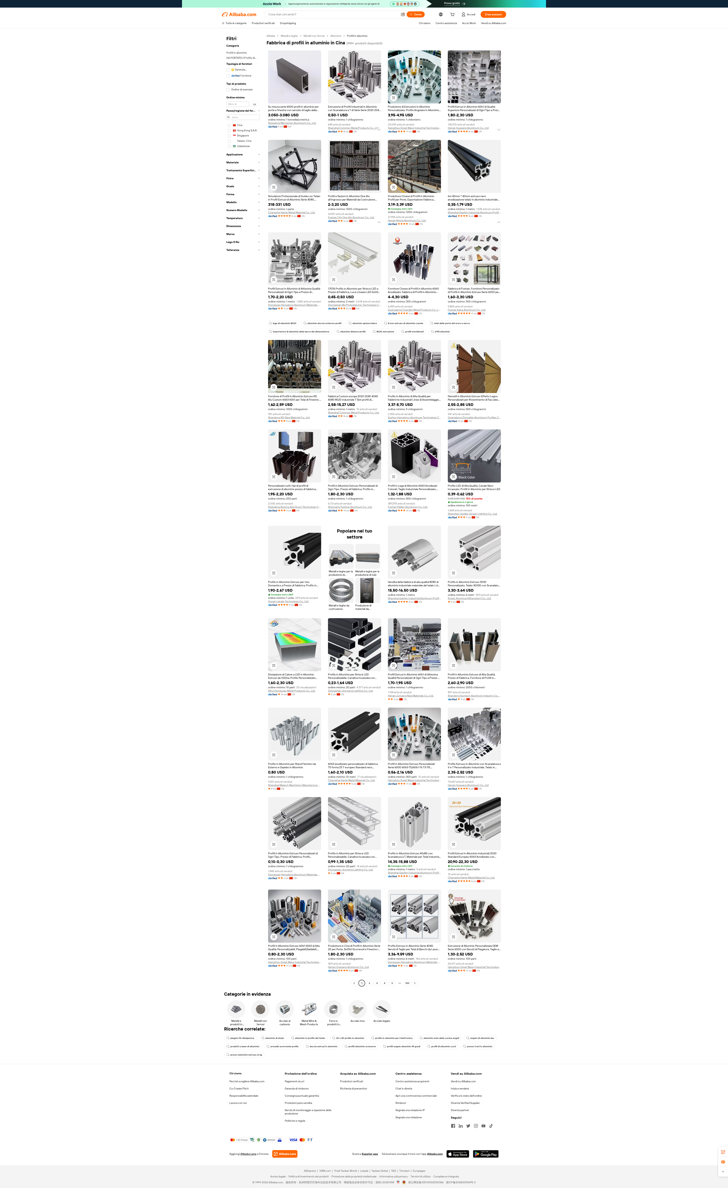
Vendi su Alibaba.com (463, 1081)
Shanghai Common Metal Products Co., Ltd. (353, 127)
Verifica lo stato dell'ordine (466, 1095)
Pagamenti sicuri (294, 1081)
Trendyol (404, 1170)
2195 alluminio (442, 331)
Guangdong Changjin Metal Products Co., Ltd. (414, 309)
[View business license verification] (398, 1182)
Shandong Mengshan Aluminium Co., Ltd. (292, 123)
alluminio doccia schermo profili (324, 323)
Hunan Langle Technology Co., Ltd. (288, 601)
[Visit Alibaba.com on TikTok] (491, 1126)
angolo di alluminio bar (482, 1038)
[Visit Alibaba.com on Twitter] (468, 1126)
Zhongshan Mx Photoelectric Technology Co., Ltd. (354, 304)
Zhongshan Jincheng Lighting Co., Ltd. (350, 690)
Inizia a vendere (460, 1088)
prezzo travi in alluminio (479, 1046)
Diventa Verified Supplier (465, 1102)
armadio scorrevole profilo (284, 1046)
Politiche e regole (295, 1120)
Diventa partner (460, 1110)
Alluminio (335, 35)
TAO (393, 1170)
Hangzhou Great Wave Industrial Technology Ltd (414, 127)
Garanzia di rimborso (297, 1088)
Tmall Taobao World (345, 1170)
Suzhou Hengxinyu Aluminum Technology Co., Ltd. (414, 417)
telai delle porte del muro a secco (452, 323)
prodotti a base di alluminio (244, 1046)
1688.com (325, 1170)
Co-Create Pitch (239, 1088)
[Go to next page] (414, 983)
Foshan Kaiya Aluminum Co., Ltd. (467, 309)
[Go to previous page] (354, 983)
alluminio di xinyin (274, 1038)
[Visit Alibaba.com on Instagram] (476, 1126)
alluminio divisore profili (353, 331)
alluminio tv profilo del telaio (310, 1038)
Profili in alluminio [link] (357, 35)
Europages (419, 1170)
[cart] (453, 14)
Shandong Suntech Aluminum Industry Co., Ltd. (474, 695)
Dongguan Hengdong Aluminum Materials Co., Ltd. (294, 304)
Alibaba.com (435, 1153)
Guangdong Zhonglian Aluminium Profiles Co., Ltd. (474, 417)
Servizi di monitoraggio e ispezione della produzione (308, 1112)
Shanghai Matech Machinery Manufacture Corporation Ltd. (294, 785)
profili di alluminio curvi (443, 1046)
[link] (723, 1152)
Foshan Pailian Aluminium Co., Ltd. (408, 506)
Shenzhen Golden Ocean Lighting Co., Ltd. (472, 513)
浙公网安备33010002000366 (426, 1182)
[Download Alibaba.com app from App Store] (457, 1154)
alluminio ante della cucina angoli (441, 1038)
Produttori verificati (351, 1081)
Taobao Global (379, 1170)
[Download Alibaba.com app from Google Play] (486, 1154)
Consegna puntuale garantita (302, 1095)
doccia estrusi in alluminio (323, 1046)
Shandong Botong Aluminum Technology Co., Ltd (294, 506)
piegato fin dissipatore (242, 1038)
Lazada (364, 1170)
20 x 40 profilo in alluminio (350, 1038)
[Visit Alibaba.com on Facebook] (453, 1126)
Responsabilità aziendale (243, 1095)
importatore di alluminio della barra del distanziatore (301, 331)
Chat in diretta (403, 1088)
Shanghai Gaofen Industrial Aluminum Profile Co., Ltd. (474, 212)
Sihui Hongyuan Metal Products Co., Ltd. (291, 690)
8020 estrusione (385, 331)
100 (407, 983)
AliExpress (310, 1170)
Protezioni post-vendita (298, 1102)
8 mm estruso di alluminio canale (405, 323)
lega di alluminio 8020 (284, 323)
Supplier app (370, 1153)
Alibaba (271, 35)
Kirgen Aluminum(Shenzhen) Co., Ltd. (469, 598)
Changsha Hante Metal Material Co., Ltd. (291, 212)
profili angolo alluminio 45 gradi (403, 1046)
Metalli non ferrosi (314, 35)
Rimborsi (400, 1102)
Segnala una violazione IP (410, 1110)
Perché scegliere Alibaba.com (246, 1081)
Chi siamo (235, 1073)
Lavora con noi (238, 1102)
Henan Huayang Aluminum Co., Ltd (468, 127)
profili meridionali (414, 331)
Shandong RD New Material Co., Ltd (289, 417)
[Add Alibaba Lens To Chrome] (284, 1154)
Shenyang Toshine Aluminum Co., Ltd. (350, 506)
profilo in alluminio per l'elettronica (394, 1038)
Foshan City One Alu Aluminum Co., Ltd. (351, 217)
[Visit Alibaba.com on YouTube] (483, 1126)
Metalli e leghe (289, 35)
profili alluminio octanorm (362, 1046)
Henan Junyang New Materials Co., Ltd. (411, 695)
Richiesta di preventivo (353, 1088)
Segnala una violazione (408, 1117)
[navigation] (243, 510)
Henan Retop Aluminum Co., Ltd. (407, 220)
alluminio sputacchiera (364, 323)
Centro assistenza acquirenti (412, 1081)
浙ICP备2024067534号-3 (461, 1182)
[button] (403, 14)
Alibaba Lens (248, 1153)
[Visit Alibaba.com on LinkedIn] (460, 1126)
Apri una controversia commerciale (416, 1095)
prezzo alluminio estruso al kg (246, 1054)
